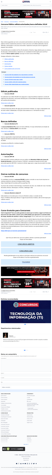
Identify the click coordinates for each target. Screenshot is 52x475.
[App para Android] (23, 464)
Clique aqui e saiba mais (7, 103)
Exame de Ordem (4, 418)
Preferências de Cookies (6, 410)
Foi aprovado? (33, 409)
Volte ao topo (47, 116)
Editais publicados (9, 59)
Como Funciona (4, 397)
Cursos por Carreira (5, 426)
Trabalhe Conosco (4, 408)
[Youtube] (25, 464)
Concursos (6, 21)
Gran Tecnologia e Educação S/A (18, 467)
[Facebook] (31, 464)
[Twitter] (33, 464)
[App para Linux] (18, 464)
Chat (29, 397)
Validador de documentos (6, 403)
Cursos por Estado (4, 428)
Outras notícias (8, 66)
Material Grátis (30, 416)
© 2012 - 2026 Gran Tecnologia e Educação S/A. (26, 454)
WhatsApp (30, 399)
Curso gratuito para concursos (12, 68)
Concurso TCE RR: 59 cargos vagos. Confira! (14, 79)
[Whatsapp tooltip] (29, 464)
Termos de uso (26, 458)
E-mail (2, 377)
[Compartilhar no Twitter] (44, 32)
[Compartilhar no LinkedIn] (46, 32)
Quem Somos (3, 395)
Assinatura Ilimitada (5, 414)
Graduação (3, 420)
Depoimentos (29, 414)
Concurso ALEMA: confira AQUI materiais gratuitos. (15, 82)
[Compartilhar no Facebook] (43, 32)
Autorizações (7, 64)
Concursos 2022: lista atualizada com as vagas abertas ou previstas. (19, 74)
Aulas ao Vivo (29, 418)
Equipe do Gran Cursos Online (9, 31)
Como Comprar (4, 399)
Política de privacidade (26, 456)
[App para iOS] (21, 464)
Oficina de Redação (5, 432)
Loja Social (3, 401)
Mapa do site (26, 460)
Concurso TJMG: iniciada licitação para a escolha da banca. (17, 84)
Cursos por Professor (5, 430)
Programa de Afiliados (5, 407)
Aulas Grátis (29, 420)
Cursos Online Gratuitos (6, 433)
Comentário (3, 358)
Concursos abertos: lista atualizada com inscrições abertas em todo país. (20, 77)
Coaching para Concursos (6, 416)
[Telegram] (36, 464)
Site (2, 382)
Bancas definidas (8, 61)
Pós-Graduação (4, 422)
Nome (2, 373)
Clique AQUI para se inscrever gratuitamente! (13, 230)
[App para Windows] (16, 464)
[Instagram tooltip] (27, 464)
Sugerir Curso (30, 422)
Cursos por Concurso (5, 424)
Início (2, 21)
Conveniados (3, 405)
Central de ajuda (31, 395)
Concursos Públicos (14, 21)
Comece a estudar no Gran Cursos (26, 271)
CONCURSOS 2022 (26, 251)
